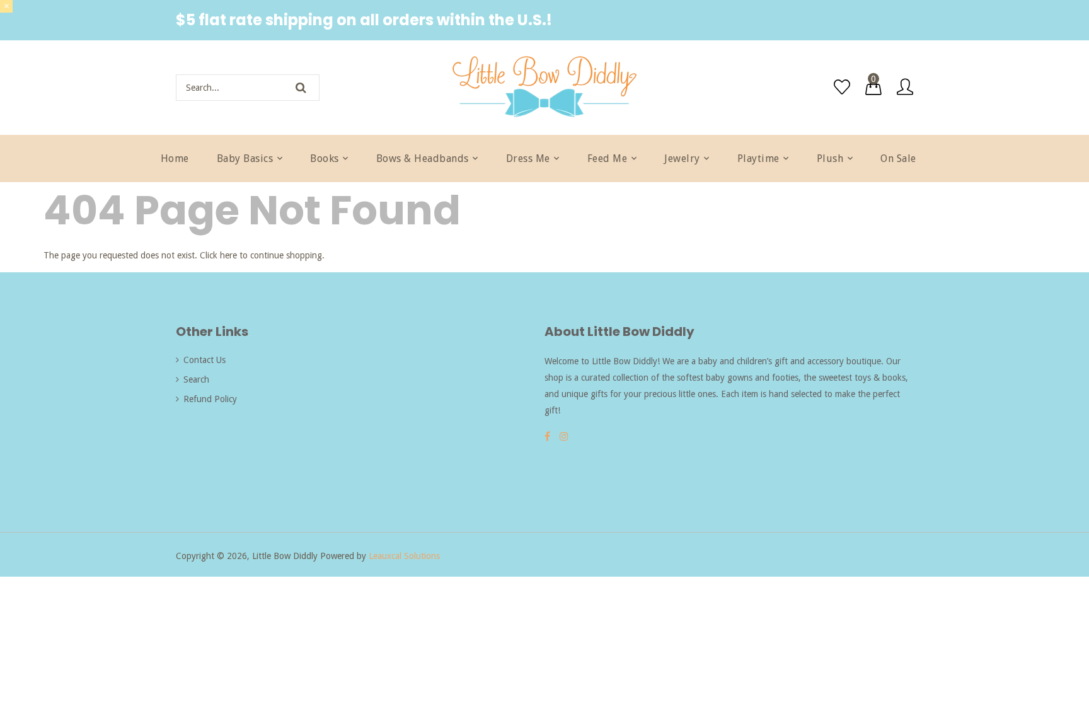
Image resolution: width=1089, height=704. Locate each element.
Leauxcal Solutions (404, 556)
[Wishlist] (842, 86)
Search (196, 379)
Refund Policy (210, 399)
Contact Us (204, 360)
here (228, 255)
